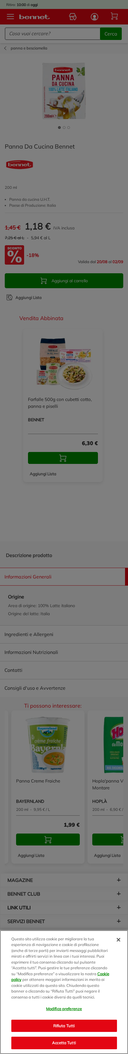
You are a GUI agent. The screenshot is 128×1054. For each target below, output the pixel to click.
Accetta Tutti (64, 1042)
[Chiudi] (118, 939)
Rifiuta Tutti (64, 1025)
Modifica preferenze (64, 1008)
